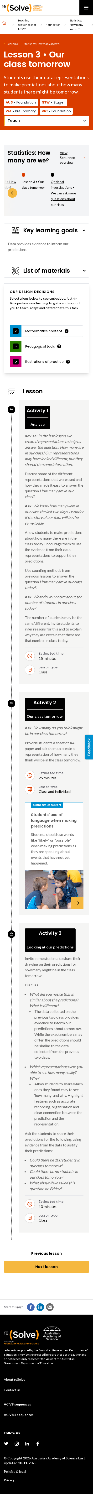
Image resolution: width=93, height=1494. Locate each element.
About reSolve (14, 1379)
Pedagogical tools (40, 346)
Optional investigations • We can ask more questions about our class (63, 193)
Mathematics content (43, 331)
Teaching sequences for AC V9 (27, 25)
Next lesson (46, 1267)
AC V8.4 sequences (19, 1415)
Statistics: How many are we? (76, 25)
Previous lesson (46, 1253)
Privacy (9, 1480)
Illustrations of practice (44, 361)
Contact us (12, 1390)
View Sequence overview (67, 157)
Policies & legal (15, 1471)
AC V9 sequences (17, 1404)
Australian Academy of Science (54, 1458)
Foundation (53, 24)
